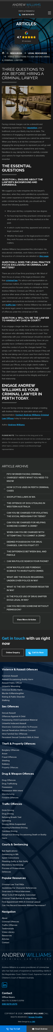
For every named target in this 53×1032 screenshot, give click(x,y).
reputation (32, 127)
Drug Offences (9, 780)
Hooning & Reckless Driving (15, 827)
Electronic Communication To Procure (19, 727)
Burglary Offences (10, 750)
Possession (7, 787)
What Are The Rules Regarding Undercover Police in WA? (25, 579)
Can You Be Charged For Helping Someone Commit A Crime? (26, 524)
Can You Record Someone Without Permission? (28, 608)
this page (43, 256)
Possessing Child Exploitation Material (19, 720)
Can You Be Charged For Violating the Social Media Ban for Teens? (27, 514)
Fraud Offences (9, 757)
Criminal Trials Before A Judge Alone (19, 898)
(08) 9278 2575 (27, 14)
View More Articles (26, 619)
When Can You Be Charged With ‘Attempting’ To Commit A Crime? (26, 534)
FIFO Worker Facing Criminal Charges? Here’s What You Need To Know (27, 477)
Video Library (8, 932)
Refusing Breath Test (11, 817)
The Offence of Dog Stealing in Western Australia (26, 505)
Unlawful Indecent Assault (14, 723)
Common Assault (10, 676)
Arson (4, 753)
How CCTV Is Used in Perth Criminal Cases (28, 489)
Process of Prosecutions (13, 868)
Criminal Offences (10, 921)
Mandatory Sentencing (12, 865)
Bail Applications (9, 851)
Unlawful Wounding (11, 686)
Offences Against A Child (13, 716)
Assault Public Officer (12, 683)
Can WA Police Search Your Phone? (28, 561)
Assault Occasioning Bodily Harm (17, 679)
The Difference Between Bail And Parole (26, 553)
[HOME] (3, 53)
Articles (5, 939)
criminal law (12, 280)
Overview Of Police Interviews (16, 891)
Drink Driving (8, 810)
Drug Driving (8, 813)
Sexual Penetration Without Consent (19, 730)
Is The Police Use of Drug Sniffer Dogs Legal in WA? (27, 598)
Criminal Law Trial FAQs (13, 884)
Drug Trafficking (9, 783)
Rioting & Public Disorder (13, 697)
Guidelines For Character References (19, 888)
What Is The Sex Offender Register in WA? (28, 588)
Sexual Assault (9, 713)
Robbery (6, 764)
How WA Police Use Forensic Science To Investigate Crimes (25, 569)
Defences (6, 872)
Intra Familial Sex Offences (14, 734)
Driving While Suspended (14, 824)
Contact (5, 942)
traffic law (11, 305)
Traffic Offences (12, 803)
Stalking (6, 700)
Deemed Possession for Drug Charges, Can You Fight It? (24, 544)
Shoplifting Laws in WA (21, 497)
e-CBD (32, 1022)
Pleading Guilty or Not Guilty (15, 861)
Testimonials (8, 928)
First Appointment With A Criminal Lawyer (21, 902)
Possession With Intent (12, 790)
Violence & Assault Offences (20, 669)
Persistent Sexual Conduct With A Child (20, 737)
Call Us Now (38, 652)
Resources (7, 935)
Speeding (6, 820)
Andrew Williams (16, 424)
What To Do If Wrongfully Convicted (18, 895)
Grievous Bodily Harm (12, 690)
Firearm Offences (10, 797)
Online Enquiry (13, 652)
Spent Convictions (10, 858)
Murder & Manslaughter (13, 693)
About (4, 918)
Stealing (6, 760)
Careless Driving (9, 831)
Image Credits (35, 1017)
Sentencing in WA (10, 854)
